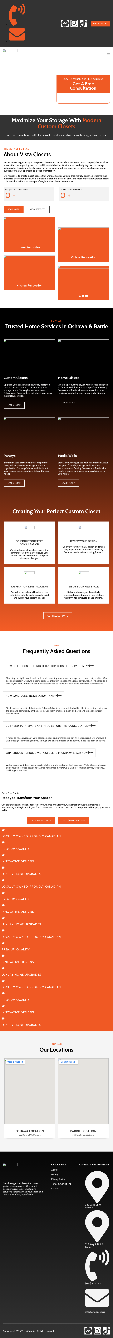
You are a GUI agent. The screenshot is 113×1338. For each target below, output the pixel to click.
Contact (55, 1188)
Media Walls (67, 456)
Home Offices (68, 378)
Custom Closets (16, 378)
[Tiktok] (83, 23)
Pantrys (10, 456)
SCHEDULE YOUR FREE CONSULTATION (29, 542)
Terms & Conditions (61, 1183)
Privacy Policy (58, 1179)
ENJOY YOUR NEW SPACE (84, 586)
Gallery (54, 1174)
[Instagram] (74, 23)
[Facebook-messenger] (65, 23)
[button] (109, 55)
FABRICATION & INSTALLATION (29, 586)
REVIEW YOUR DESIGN (83, 541)
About (54, 1169)
